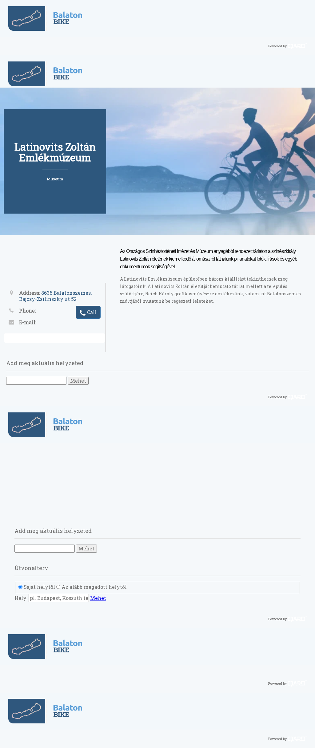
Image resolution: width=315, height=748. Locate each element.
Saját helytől (39, 587)
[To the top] (307, 739)
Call (92, 312)
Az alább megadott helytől (94, 587)
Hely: (20, 598)
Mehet (78, 380)
